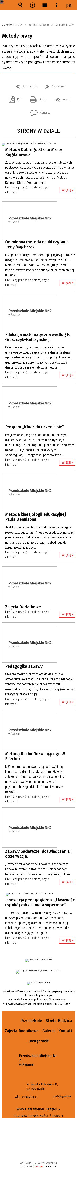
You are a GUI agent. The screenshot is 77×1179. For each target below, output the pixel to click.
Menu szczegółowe (57, 5)
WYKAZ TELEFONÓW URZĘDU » (38, 1109)
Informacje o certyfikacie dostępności (38, 1136)
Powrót (62, 98)
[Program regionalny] (38, 960)
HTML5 (32, 1151)
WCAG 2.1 (51, 1151)
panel (69, 5)
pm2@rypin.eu (62, 1096)
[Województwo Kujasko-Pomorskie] (38, 972)
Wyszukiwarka (20, 5)
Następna (53, 85)
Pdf (13, 98)
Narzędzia (33, 5)
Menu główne (45, 5)
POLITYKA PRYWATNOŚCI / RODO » (38, 1116)
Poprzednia (25, 85)
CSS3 (38, 1151)
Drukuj (36, 98)
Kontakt (38, 111)
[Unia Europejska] (38, 983)
